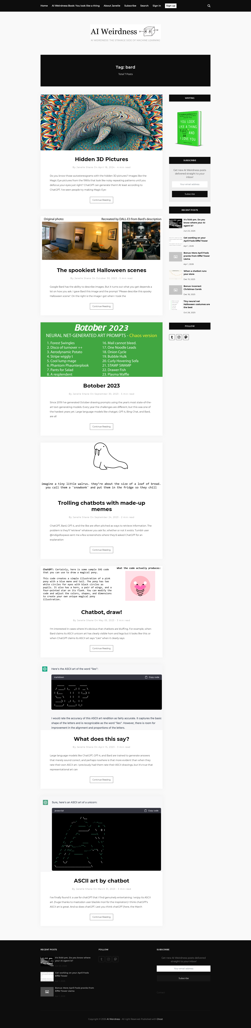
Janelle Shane (85, 167)
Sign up (170, 5)
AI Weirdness (113, 1019)
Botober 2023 (101, 385)
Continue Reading (101, 200)
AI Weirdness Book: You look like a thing (76, 5)
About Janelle (112, 5)
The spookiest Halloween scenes (101, 270)
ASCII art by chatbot (101, 881)
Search (144, 5)
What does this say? (101, 739)
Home (44, 5)
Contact (161, 992)
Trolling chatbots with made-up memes (101, 506)
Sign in (157, 5)
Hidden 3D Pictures (101, 159)
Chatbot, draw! (101, 612)
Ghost (160, 1019)
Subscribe (130, 5)
